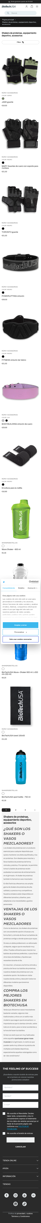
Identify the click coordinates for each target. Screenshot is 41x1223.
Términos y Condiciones (20, 1216)
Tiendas (6, 1184)
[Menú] (37, 6)
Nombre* (7, 1096)
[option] (20, 2)
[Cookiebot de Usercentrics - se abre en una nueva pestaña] (29, 582)
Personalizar (19, 632)
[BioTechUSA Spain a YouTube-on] (24, 1197)
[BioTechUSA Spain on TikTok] (24, 1205)
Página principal (8, 20)
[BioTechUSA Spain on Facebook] (6, 1197)
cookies (30, 1214)
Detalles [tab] (21, 588)
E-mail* (7, 1105)
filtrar (19, 42)
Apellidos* (8, 1087)
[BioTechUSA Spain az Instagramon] (15, 1197)
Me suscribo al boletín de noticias (20, 1133)
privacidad (21, 1214)
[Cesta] (32, 6)
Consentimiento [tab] (9, 588)
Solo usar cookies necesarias (20, 639)
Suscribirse (21, 1140)
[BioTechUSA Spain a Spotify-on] (33, 1197)
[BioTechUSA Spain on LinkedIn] (15, 1205)
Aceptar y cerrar (20, 625)
